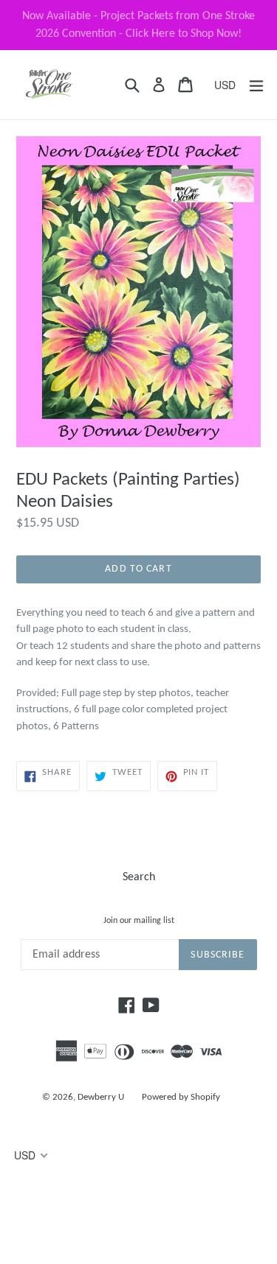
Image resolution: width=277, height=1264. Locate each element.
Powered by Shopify (181, 1097)
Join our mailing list (138, 920)
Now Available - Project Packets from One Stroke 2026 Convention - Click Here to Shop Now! (138, 25)
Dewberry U (101, 1097)
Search (139, 877)
